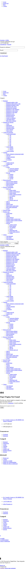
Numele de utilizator (5, 47)
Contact (5, 6)
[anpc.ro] (14, 478)
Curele (4, 444)
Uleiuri (5, 447)
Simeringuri (6, 443)
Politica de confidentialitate (9, 462)
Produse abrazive (7, 450)
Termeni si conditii (7, 461)
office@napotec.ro (7, 504)
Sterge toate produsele (10, 568)
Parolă (1, 50)
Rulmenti (5, 442)
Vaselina (5, 446)
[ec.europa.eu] (14, 471)
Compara (2, 568)
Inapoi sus (2, 565)
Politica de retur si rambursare (10, 463)
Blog (4, 4)
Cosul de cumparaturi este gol (7, 41)
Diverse (5, 452)
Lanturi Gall (6, 449)
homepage (10, 403)
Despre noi (5, 3)
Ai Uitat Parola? (4, 56)
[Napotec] (9, 28)
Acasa (4, 2)
